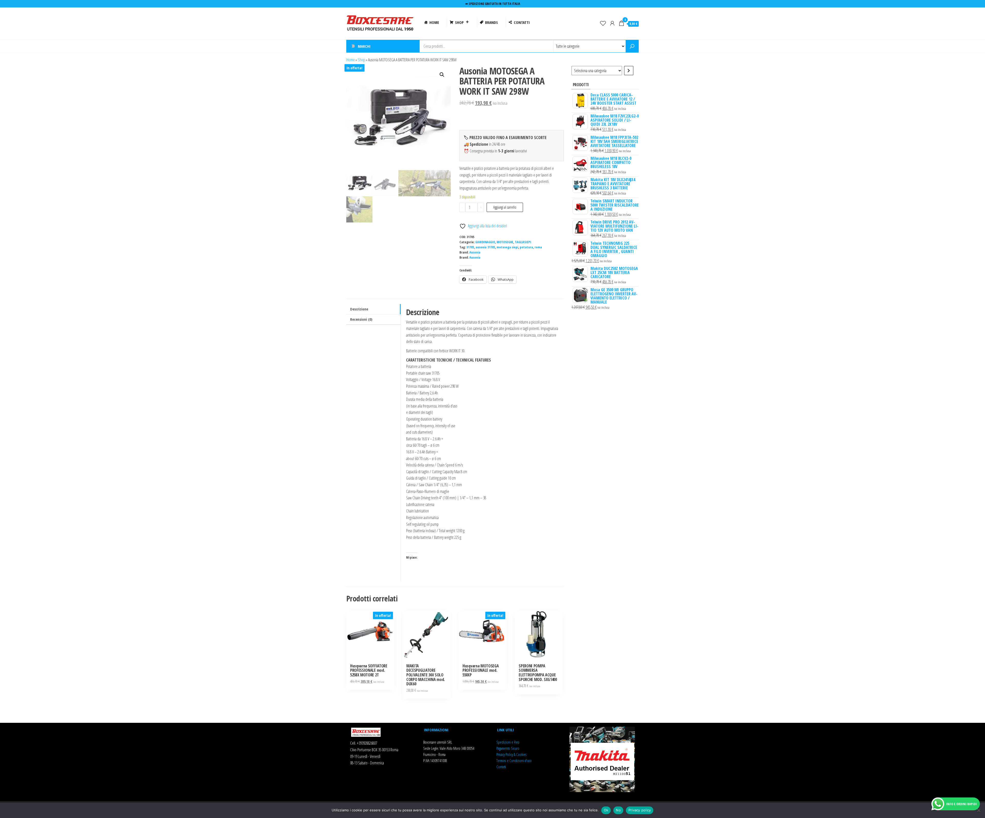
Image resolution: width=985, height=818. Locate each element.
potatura (526, 247)
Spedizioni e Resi (507, 742)
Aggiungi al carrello (504, 207)
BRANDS (491, 22)
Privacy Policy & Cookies (511, 754)
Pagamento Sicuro (507, 748)
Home (350, 60)
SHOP (459, 22)
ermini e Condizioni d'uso (515, 760)
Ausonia (474, 252)
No (618, 810)
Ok (606, 810)
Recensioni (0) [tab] (361, 319)
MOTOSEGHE (505, 242)
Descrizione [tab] (359, 309)
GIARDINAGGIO (485, 242)
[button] (442, 74)
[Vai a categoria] (628, 70)
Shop (361, 60)
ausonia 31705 (485, 247)
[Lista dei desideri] (603, 23)
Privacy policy (639, 810)
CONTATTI (522, 22)
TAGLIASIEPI (523, 242)
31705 (470, 247)
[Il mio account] (612, 23)
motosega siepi (507, 247)
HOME (434, 22)
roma (538, 247)
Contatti (501, 766)
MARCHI (364, 46)
